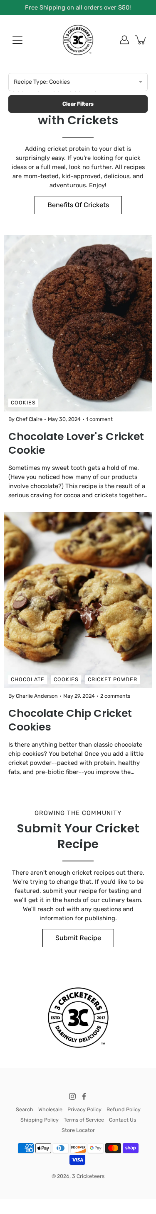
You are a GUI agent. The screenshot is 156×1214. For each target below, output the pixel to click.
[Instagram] (72, 1096)
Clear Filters (78, 104)
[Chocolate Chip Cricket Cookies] (78, 600)
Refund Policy (123, 1109)
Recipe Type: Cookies (42, 81)
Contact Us (122, 1120)
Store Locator (78, 1130)
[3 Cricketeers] (78, 39)
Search (24, 1109)
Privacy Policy (84, 1109)
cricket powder (112, 679)
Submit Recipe (78, 938)
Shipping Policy (39, 1120)
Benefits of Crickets (78, 205)
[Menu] (17, 40)
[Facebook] (84, 1096)
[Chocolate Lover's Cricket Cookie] (78, 323)
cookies (23, 402)
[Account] (124, 39)
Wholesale (50, 1109)
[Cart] (141, 39)
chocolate (28, 679)
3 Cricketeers (88, 1176)
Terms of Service (84, 1120)
